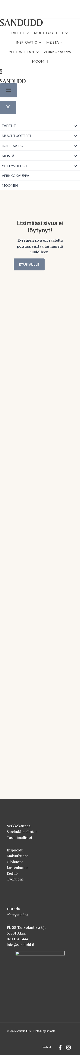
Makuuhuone (18, 855)
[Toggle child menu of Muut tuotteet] (75, 136)
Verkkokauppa (57, 52)
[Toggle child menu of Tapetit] (75, 126)
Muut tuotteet (49, 33)
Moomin (40, 61)
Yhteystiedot (22, 52)
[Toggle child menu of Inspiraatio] (75, 145)
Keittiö (12, 873)
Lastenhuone (17, 867)
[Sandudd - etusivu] (21, 22)
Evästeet (46, 1047)
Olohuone (15, 861)
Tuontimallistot (19, 837)
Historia (13, 908)
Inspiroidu (15, 850)
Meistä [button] (52, 42)
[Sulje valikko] (8, 107)
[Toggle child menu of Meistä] (75, 155)
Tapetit (18, 33)
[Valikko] (8, 90)
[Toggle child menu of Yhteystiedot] (75, 165)
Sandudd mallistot (22, 831)
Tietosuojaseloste (44, 1031)
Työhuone (15, 879)
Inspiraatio (26, 42)
